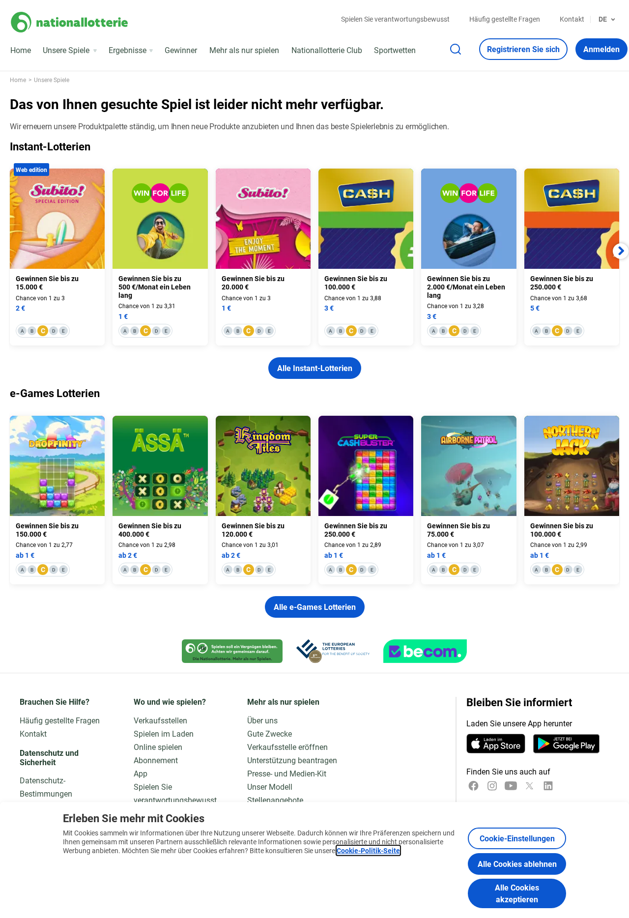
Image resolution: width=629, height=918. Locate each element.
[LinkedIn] (548, 786)
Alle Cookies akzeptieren (517, 893)
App (140, 773)
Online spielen (158, 747)
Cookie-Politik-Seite (368, 850)
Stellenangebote (275, 800)
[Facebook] (473, 786)
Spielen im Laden (164, 733)
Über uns (262, 720)
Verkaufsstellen (160, 720)
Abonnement (156, 760)
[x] (529, 786)
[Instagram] (492, 786)
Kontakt (572, 19)
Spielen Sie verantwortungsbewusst (395, 19)
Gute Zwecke (269, 733)
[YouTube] (511, 786)
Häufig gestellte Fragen (504, 19)
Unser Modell (269, 786)
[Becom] (425, 651)
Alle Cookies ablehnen (517, 864)
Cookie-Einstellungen (517, 838)
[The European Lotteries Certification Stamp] (333, 651)
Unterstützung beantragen (292, 760)
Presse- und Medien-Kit (286, 773)
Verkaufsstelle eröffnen (287, 747)
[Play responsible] (232, 651)
